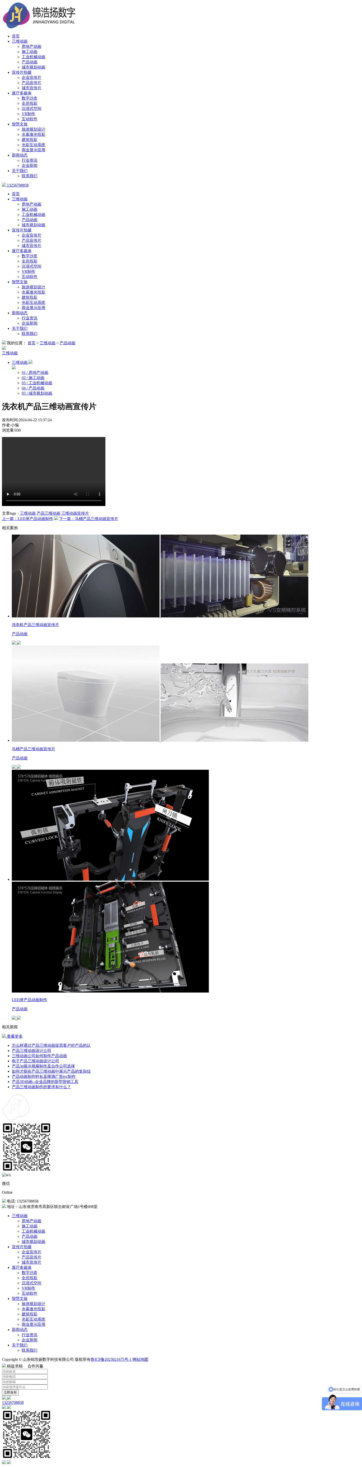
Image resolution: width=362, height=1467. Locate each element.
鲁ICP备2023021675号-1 (111, 1359)
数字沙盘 (29, 98)
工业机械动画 (33, 57)
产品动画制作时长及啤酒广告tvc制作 (44, 1076)
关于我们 (20, 171)
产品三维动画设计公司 (31, 1050)
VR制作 (28, 114)
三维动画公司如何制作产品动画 (39, 1056)
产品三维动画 (48, 513)
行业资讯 (29, 160)
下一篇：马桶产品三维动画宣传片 (88, 519)
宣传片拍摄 (22, 72)
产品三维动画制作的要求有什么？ (41, 1087)
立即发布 (10, 1392)
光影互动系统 (33, 145)
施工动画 (29, 52)
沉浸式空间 (31, 108)
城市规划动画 (33, 67)
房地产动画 (31, 46)
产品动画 (29, 62)
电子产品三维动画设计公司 (35, 1061)
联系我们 (29, 176)
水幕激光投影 (33, 134)
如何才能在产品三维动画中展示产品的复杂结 (51, 1071)
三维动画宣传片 (75, 513)
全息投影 (29, 103)
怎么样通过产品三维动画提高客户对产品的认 (51, 1045)
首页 (16, 36)
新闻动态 (20, 155)
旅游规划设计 (33, 129)
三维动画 (20, 41)
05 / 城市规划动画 (37, 393)
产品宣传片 (31, 83)
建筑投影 (29, 140)
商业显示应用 (33, 150)
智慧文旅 (20, 124)
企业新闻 (29, 165)
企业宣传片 (31, 77)
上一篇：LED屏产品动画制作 (27, 519)
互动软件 (29, 119)
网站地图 (140, 1359)
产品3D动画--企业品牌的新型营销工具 (45, 1082)
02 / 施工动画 (33, 378)
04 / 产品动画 (33, 388)
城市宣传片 (31, 88)
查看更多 (14, 1036)
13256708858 (17, 185)
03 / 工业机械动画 (37, 383)
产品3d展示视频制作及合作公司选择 (43, 1066)
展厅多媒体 (22, 93)
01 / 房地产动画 (35, 372)
